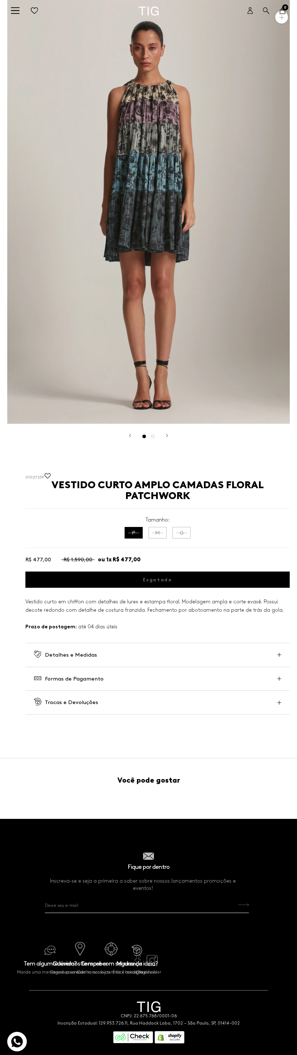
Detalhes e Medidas (71, 655)
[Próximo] (167, 435)
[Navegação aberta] (15, 11)
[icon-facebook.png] (137, 964)
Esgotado (157, 579)
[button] (47, 477)
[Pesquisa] (266, 11)
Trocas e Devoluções (71, 702)
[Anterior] (130, 435)
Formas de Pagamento (74, 678)
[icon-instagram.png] (152, 964)
